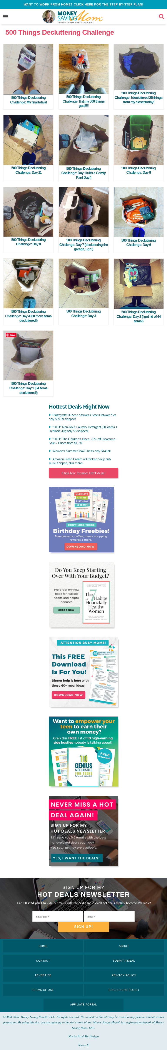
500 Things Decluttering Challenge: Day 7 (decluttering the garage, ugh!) (83, 244)
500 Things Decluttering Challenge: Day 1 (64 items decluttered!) (28, 388)
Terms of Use (43, 990)
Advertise (43, 975)
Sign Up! (83, 927)
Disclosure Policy (124, 990)
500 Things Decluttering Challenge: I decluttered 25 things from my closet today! (138, 97)
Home (43, 946)
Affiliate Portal (83, 1004)
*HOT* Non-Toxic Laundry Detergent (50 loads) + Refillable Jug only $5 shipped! (83, 429)
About (124, 946)
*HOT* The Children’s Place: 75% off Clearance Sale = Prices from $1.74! (82, 441)
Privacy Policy (124, 975)
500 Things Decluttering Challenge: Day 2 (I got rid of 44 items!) (139, 316)
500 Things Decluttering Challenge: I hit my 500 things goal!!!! (84, 101)
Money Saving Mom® (86, 16)
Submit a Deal (124, 960)
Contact (43, 960)
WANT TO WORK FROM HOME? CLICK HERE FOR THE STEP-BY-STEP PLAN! (84, 4)
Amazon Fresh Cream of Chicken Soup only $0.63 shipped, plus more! (80, 461)
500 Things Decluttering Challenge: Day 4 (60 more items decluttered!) (28, 316)
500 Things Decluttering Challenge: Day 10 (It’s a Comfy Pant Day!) (83, 173)
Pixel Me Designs (88, 1036)
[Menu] (5, 16)
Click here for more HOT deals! (83, 473)
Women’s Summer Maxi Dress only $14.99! (81, 451)
